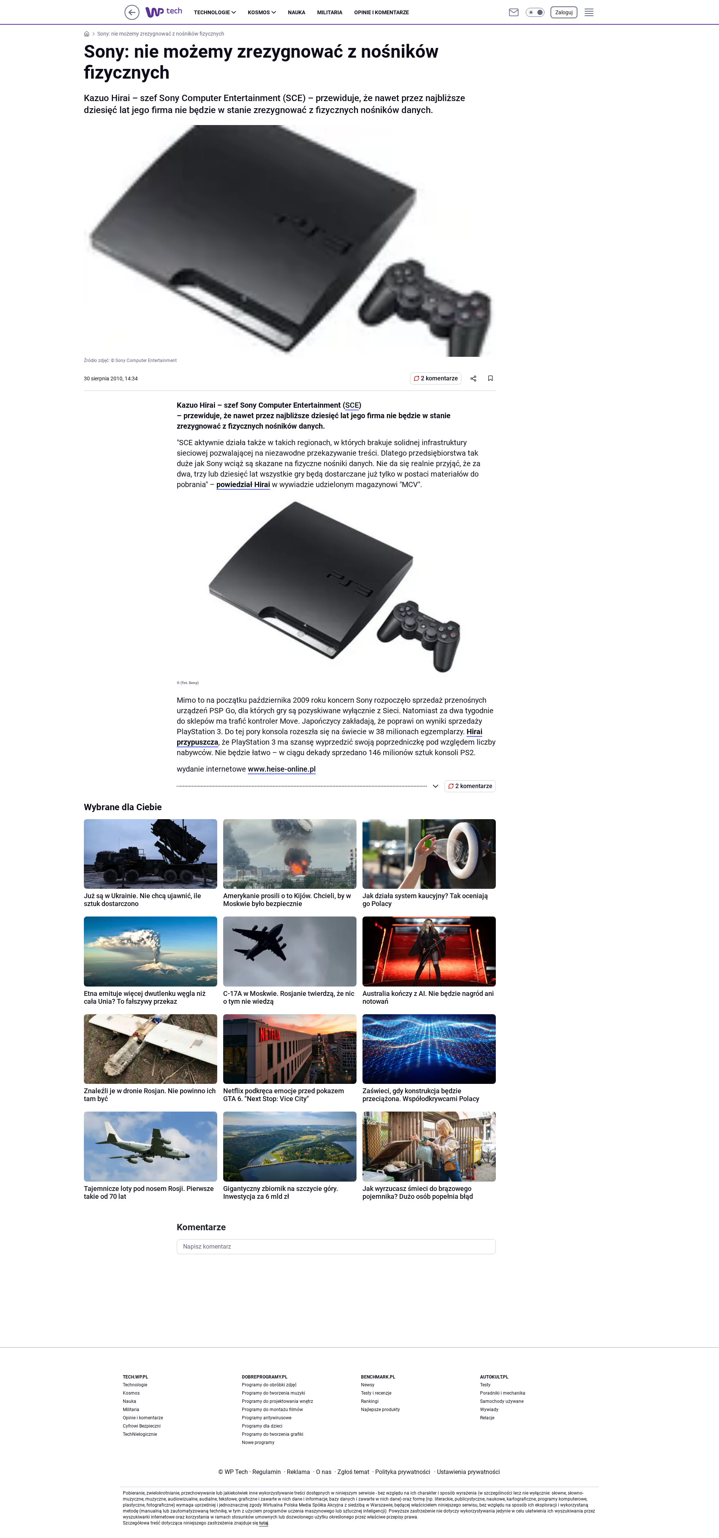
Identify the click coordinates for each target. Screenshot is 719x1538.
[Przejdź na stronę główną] (132, 17)
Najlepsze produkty (380, 1409)
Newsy (367, 1384)
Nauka (296, 12)
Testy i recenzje (376, 1393)
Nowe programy (258, 1442)
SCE (352, 405)
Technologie (212, 12)
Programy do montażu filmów (272, 1409)
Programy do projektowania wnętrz (277, 1401)
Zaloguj (564, 12)
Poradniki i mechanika (502, 1393)
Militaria (329, 12)
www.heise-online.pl (282, 769)
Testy (485, 1384)
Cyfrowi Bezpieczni (142, 1426)
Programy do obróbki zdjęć (269, 1384)
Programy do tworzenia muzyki (273, 1393)
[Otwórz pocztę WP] (514, 12)
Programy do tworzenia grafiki (272, 1434)
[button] (535, 12)
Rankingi (370, 1401)
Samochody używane (502, 1401)
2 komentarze (439, 378)
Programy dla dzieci (262, 1426)
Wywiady (489, 1409)
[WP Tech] (169, 12)
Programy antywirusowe (266, 1417)
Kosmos (259, 12)
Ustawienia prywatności (467, 1471)
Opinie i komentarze (381, 12)
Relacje (487, 1417)
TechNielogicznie (140, 1434)
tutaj (263, 1523)
